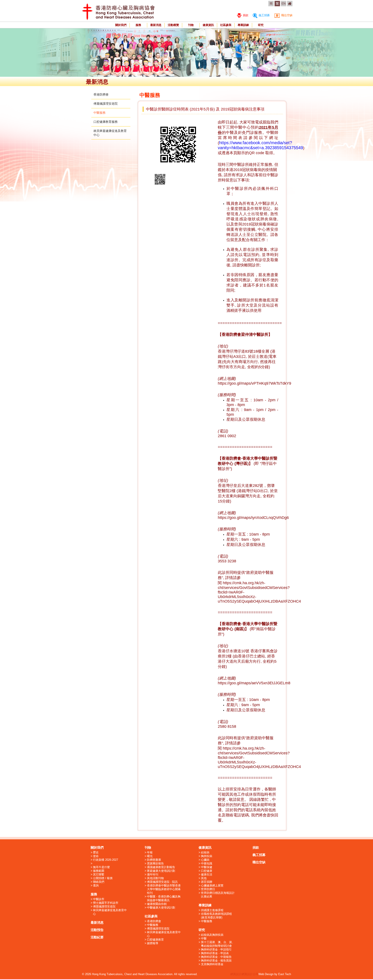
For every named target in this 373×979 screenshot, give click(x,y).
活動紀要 (97, 937)
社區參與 (225, 25)
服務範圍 (98, 870)
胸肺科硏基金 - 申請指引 (216, 949)
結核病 (205, 852)
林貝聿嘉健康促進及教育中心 (110, 912)
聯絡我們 (98, 881)
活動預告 (97, 930)
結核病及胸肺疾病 (212, 934)
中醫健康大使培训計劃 (161, 907)
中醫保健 (206, 867)
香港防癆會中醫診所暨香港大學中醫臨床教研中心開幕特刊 (164, 889)
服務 (138, 25)
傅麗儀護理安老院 (105, 103)
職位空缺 (286, 15)
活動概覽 (173, 25)
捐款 (245, 15)
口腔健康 (206, 870)
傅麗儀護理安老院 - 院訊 (162, 881)
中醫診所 (98, 899)
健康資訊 (208, 25)
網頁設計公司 (250, 974)
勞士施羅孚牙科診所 (105, 902)
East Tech (284, 974)
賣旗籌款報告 (155, 863)
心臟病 (205, 859)
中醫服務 (99, 112)
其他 (204, 878)
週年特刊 (152, 874)
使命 (96, 856)
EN (283, 3)
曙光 (150, 856)
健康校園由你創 (157, 903)
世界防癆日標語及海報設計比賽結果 (218, 894)
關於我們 (120, 25)
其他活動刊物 (155, 878)
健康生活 (206, 874)
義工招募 (264, 15)
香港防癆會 (101, 94)
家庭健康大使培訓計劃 (161, 870)
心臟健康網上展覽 (212, 885)
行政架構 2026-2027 (105, 859)
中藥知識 (206, 863)
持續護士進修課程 (212, 910)
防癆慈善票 (154, 859)
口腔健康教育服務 (105, 121)
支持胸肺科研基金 (212, 964)
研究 (261, 25)
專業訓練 (243, 25)
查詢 (96, 885)
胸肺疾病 (206, 856)
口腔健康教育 (155, 939)
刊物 (191, 25)
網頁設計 (236, 974)
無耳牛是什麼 (101, 867)
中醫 (204, 938)
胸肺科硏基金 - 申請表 (215, 953)
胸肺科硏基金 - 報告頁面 (216, 960)
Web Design (265, 974)
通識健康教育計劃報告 (161, 867)
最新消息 (155, 25)
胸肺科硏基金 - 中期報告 (216, 956)
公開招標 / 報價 (102, 878)
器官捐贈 (206, 881)
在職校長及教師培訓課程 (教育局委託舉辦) (216, 915)
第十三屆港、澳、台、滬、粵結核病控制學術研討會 (218, 944)
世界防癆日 (208, 889)
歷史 (96, 852)
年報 (150, 852)
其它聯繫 (98, 874)
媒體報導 (152, 943)
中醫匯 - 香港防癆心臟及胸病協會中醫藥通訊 (163, 898)
